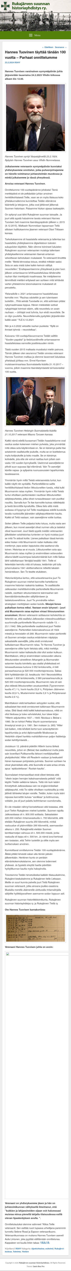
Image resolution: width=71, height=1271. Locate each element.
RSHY (17, 62)
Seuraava (61, 47)
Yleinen (25, 1251)
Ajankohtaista (37, 1248)
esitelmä (49, 1248)
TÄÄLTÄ (44, 1242)
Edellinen (47, 47)
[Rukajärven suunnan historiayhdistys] (35, 30)
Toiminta (17, 1251)
